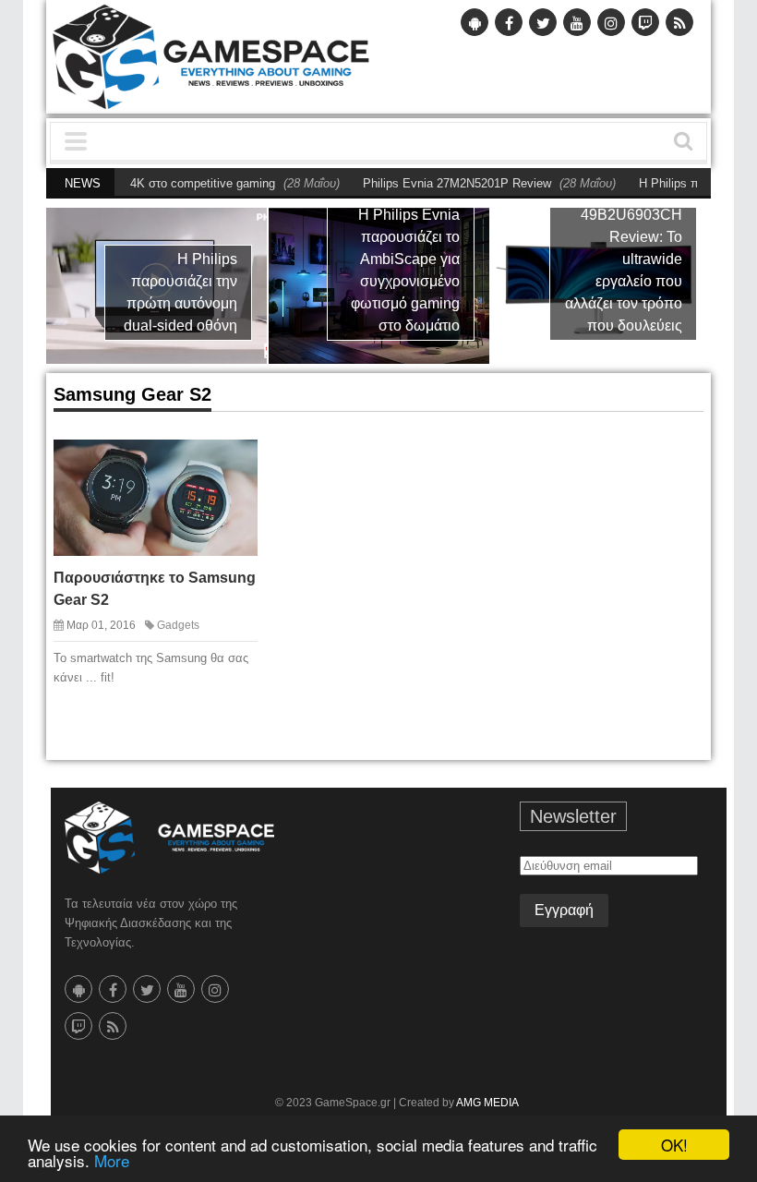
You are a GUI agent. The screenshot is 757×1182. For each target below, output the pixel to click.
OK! (674, 1144)
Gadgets (178, 625)
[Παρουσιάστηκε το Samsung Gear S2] (233, 463)
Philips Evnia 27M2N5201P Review (435, 183)
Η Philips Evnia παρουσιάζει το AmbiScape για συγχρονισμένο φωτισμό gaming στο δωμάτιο (405, 270)
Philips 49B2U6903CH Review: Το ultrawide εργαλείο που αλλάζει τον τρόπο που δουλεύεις (623, 259)
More (111, 1160)
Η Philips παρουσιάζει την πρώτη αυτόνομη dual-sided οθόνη (180, 292)
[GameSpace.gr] (169, 838)
